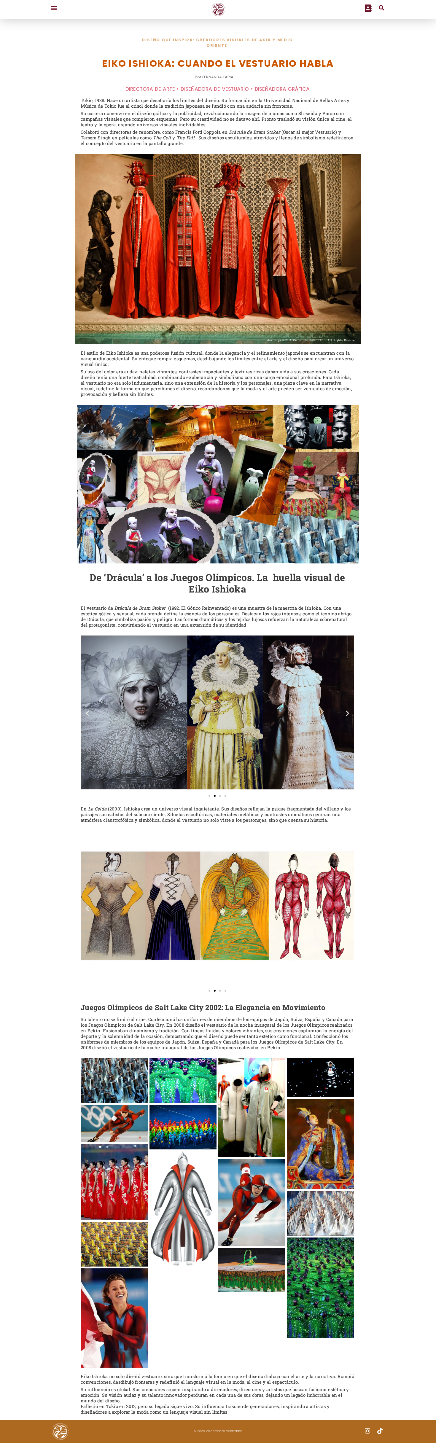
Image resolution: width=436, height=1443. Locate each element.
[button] (54, 7)
